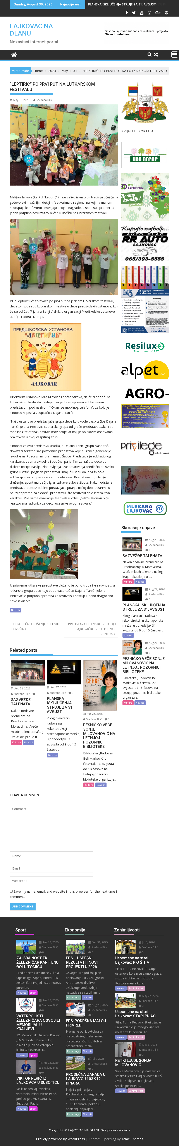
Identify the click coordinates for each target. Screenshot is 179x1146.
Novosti (15, 610)
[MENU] (174, 54)
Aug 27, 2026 (58, 687)
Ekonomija (73, 997)
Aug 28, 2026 (22, 688)
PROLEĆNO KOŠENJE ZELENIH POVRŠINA (35, 626)
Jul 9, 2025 (97, 1059)
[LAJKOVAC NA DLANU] (14, 54)
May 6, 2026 (149, 1045)
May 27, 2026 (150, 996)
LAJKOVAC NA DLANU (31, 29)
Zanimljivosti (136, 988)
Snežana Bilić (44, 100)
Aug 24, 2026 (50, 942)
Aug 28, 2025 (99, 1005)
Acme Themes (132, 1139)
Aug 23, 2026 (50, 1062)
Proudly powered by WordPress (60, 1139)
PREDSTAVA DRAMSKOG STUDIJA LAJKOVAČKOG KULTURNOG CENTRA (92, 629)
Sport (33, 992)
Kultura (16, 742)
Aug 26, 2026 (94, 714)
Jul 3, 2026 (148, 942)
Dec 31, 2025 (99, 942)
